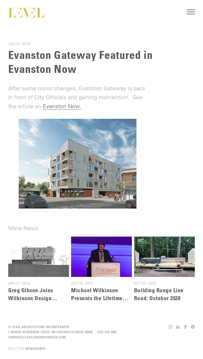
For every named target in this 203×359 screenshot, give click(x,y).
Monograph (35, 348)
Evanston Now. (62, 106)
